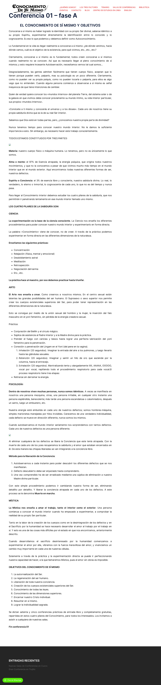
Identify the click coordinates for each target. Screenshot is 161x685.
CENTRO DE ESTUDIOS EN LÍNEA (107, 10)
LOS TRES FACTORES (89, 7)
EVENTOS (64, 10)
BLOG (87, 10)
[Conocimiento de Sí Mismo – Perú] (30, 8)
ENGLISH (128, 10)
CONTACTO (76, 10)
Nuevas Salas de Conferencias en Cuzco (28, 666)
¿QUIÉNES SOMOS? (68, 7)
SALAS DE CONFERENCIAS (124, 7)
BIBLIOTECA (144, 7)
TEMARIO (105, 7)
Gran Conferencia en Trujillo (22, 669)
